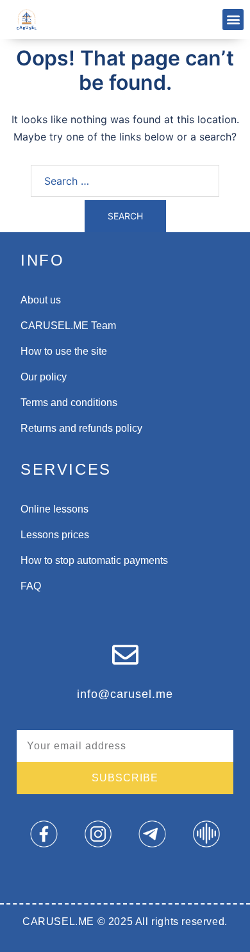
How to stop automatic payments (94, 560)
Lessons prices (55, 534)
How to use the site (64, 351)
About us (41, 299)
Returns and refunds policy (81, 428)
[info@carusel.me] (125, 655)
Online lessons (54, 509)
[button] (233, 19)
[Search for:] (125, 181)
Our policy (44, 376)
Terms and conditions (69, 402)
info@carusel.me (125, 694)
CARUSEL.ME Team (68, 325)
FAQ (31, 586)
